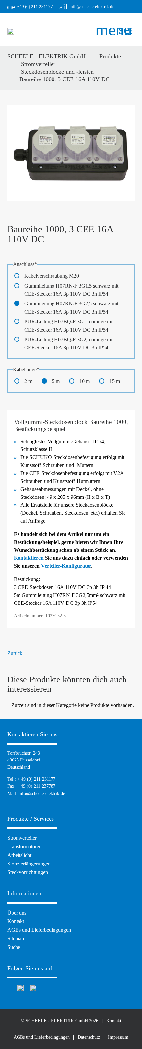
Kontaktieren (29, 558)
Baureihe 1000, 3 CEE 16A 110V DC (64, 79)
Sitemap (15, 938)
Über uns (16, 913)
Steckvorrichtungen (27, 872)
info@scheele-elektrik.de (86, 7)
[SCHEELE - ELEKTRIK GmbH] (10, 33)
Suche (13, 947)
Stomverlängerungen (29, 863)
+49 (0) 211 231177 (30, 7)
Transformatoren (24, 846)
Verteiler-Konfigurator (66, 566)
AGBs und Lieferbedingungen (39, 930)
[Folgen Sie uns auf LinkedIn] (33, 987)
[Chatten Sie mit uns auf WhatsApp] (20, 987)
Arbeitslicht (19, 855)
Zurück (14, 653)
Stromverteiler (22, 838)
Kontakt (15, 921)
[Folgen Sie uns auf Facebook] (9, 987)
